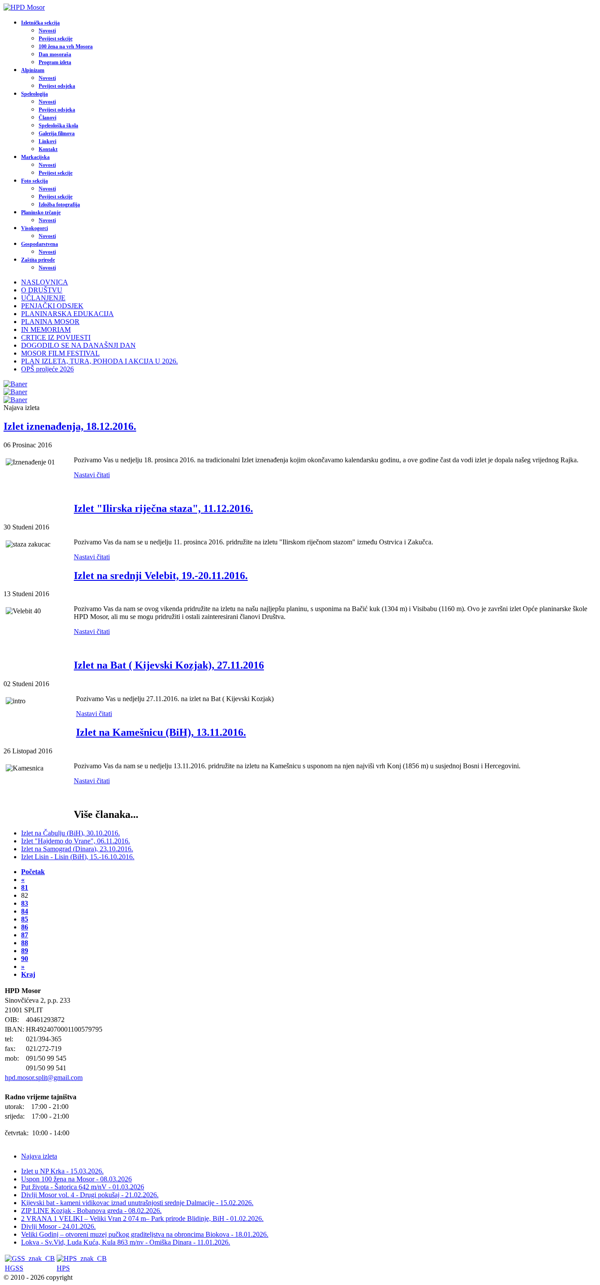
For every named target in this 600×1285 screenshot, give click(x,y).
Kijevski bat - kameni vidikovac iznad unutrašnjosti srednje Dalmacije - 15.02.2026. (137, 1202)
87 (24, 935)
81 (24, 887)
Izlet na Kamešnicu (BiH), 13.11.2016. (161, 732)
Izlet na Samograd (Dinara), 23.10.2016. (77, 849)
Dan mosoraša (55, 54)
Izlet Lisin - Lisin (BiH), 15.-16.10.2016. (77, 856)
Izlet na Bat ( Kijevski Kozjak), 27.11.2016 (169, 665)
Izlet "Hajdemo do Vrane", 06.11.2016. (75, 841)
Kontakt (48, 149)
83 (24, 903)
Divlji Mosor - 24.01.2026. (58, 1226)
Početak (33, 871)
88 (24, 943)
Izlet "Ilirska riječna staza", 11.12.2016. (163, 508)
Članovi (47, 118)
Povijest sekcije (55, 39)
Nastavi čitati (92, 475)
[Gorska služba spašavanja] (30, 1258)
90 (24, 958)
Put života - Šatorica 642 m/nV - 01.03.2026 (82, 1187)
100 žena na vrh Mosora (66, 46)
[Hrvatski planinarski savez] (82, 1258)
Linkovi (47, 141)
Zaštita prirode (38, 260)
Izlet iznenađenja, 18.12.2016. (70, 426)
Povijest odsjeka (57, 86)
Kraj (28, 974)
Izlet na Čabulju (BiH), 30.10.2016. (70, 833)
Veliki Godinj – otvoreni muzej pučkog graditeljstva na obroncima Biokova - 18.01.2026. (144, 1234)
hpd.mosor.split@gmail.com (44, 1077)
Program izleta (55, 62)
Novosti (47, 31)
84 (24, 911)
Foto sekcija (34, 181)
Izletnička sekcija (40, 23)
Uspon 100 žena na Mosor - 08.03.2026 (76, 1179)
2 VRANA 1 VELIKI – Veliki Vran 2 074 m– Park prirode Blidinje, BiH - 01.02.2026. (142, 1218)
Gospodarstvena (39, 244)
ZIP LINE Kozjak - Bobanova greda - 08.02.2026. (91, 1210)
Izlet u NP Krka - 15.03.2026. (62, 1171)
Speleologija (34, 94)
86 (24, 927)
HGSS (14, 1268)
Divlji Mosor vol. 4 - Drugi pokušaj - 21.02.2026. (90, 1195)
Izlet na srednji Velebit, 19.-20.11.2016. (161, 575)
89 (24, 950)
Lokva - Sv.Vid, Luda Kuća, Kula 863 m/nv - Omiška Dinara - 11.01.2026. (125, 1242)
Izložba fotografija (59, 205)
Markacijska (35, 157)
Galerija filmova (57, 133)
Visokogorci (34, 228)
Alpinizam (32, 70)
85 (24, 919)
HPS (63, 1268)
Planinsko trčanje (41, 212)
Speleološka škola (58, 125)
